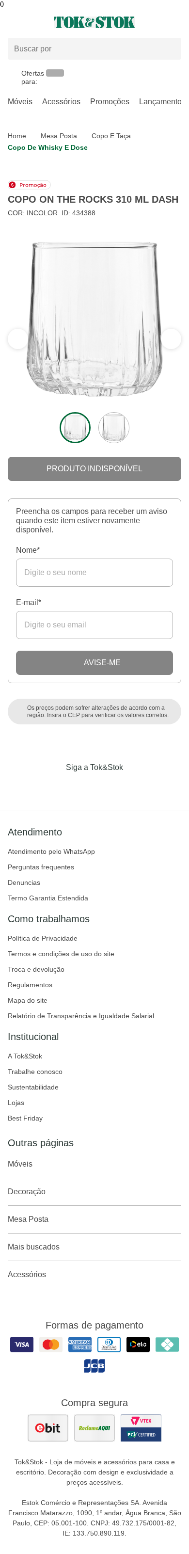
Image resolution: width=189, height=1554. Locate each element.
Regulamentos (30, 985)
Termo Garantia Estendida (48, 898)
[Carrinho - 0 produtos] (175, 22)
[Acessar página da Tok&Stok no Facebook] (54, 787)
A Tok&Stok (25, 1056)
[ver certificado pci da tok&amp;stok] (141, 1428)
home (17, 136)
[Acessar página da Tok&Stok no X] (135, 787)
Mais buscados (34, 1247)
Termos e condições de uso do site (61, 954)
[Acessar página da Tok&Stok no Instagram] (81, 787)
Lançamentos (162, 101)
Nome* (28, 550)
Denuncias (24, 882)
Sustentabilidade (33, 1087)
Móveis (20, 101)
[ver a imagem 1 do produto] (75, 427)
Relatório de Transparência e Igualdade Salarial (81, 1016)
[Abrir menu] (31, 22)
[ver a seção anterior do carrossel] (171, 339)
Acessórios (61, 101)
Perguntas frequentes (41, 867)
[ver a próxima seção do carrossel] (18, 339)
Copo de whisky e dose (48, 147)
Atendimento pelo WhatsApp (51, 851)
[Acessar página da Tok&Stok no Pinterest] (108, 787)
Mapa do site (27, 1000)
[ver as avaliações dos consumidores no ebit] (48, 1428)
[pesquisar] (169, 49)
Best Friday (25, 1118)
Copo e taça (111, 136)
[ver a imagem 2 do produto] (113, 427)
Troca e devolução (36, 969)
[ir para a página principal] (94, 22)
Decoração (27, 1191)
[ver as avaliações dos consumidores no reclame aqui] (94, 1428)
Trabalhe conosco (35, 1071)
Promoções (109, 101)
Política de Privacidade (43, 938)
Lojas (16, 1102)
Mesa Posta (59, 136)
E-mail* (28, 602)
